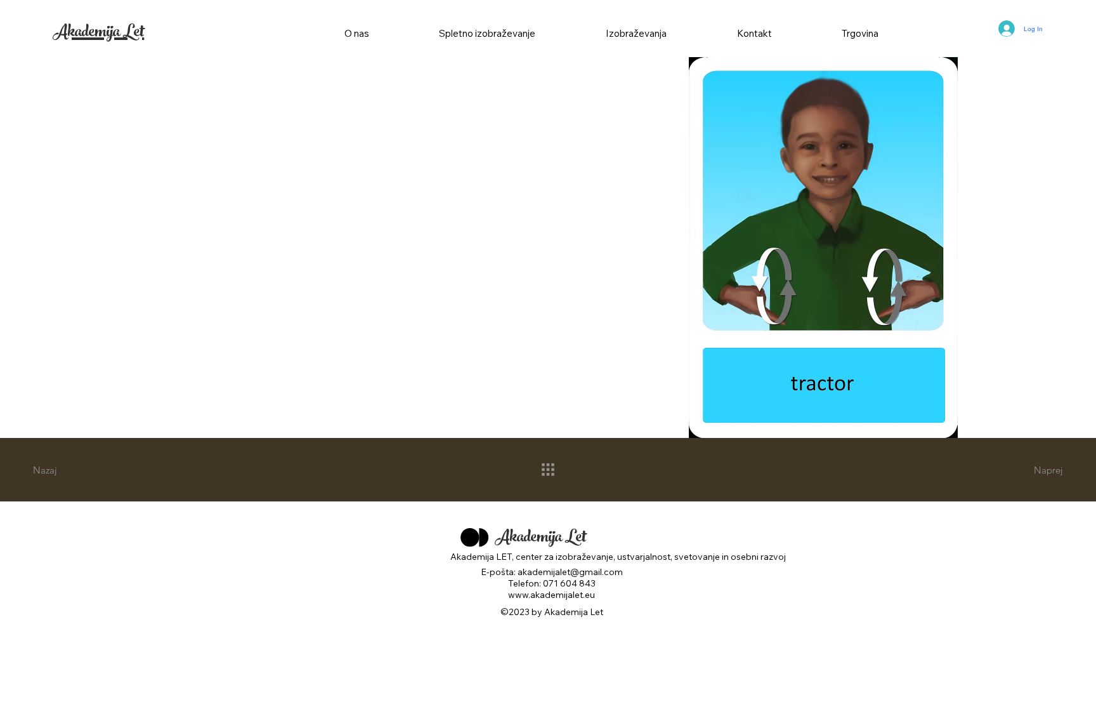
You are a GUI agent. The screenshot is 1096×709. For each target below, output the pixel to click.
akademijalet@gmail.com (570, 572)
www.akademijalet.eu (551, 594)
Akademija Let (98, 34)
